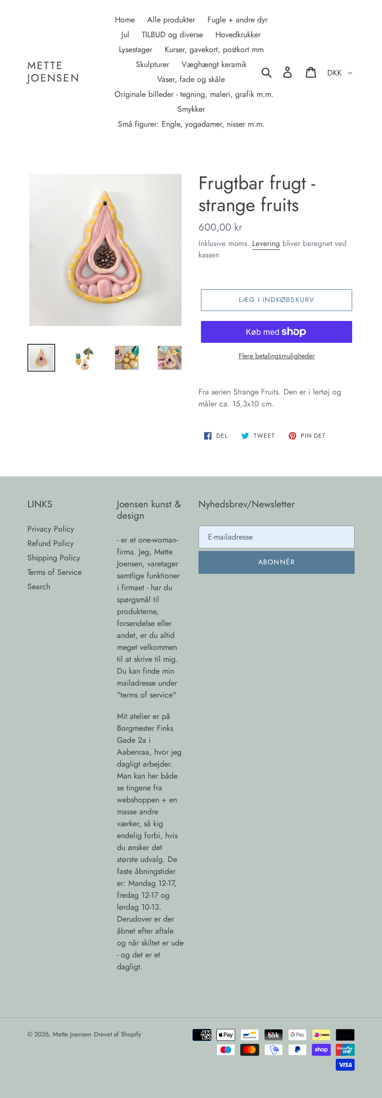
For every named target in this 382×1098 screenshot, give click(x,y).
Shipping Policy (53, 557)
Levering (266, 243)
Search (38, 586)
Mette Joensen (53, 72)
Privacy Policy (50, 529)
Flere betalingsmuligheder (277, 356)
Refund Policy (50, 543)
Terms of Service (54, 572)
